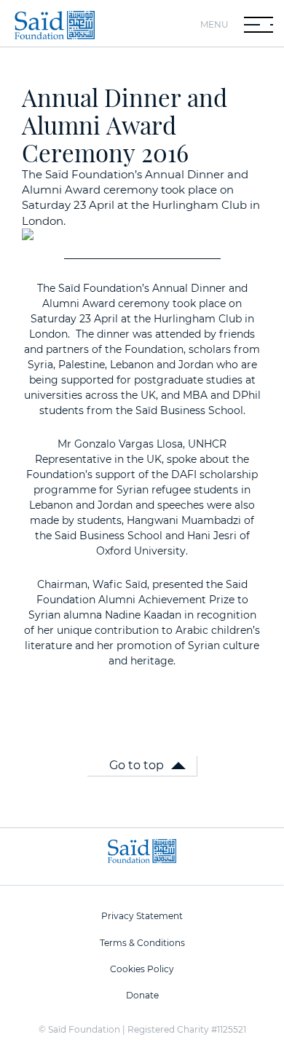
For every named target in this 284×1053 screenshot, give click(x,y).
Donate (142, 995)
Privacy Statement (142, 915)
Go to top (136, 765)
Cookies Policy (142, 968)
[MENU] (258, 25)
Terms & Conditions (142, 942)
